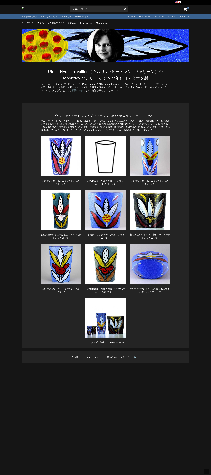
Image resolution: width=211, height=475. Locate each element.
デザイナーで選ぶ (29, 17)
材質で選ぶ (64, 17)
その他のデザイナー (57, 23)
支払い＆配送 (144, 17)
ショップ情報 (129, 17)
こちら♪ (136, 357)
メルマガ (171, 17)
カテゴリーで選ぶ (48, 17)
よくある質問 (183, 17)
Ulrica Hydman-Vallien (81, 23)
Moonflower (102, 23)
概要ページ (77, 90)
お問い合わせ (158, 17)
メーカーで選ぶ (80, 17)
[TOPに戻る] (206, 472)
